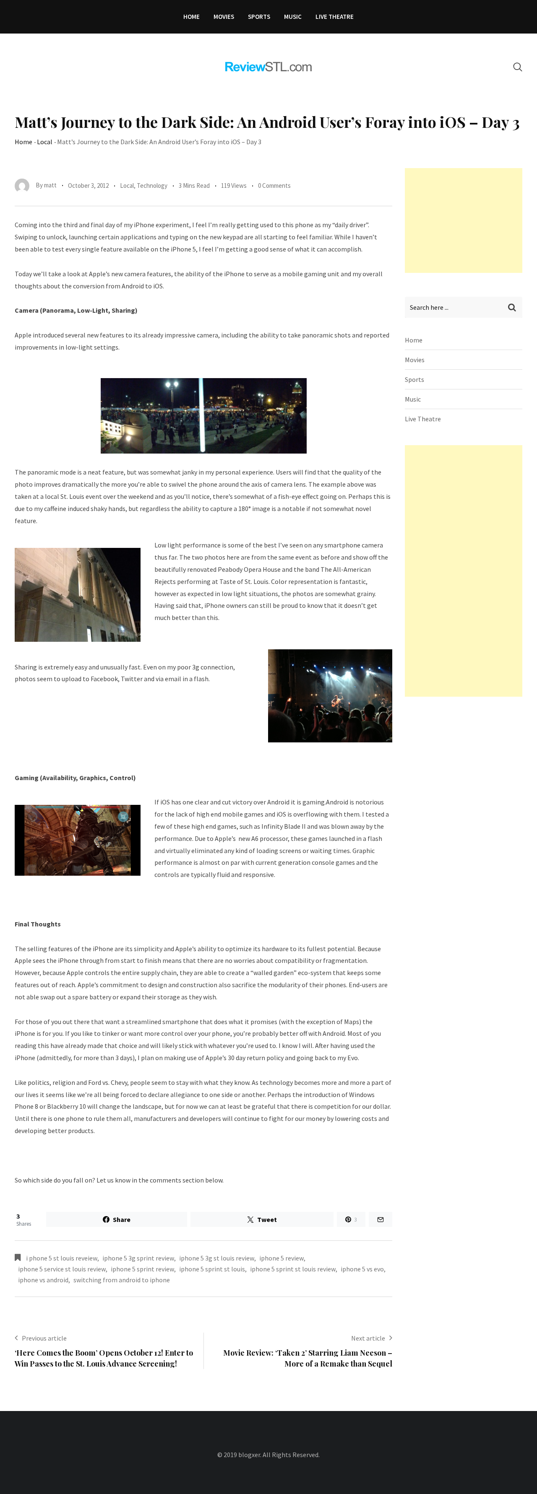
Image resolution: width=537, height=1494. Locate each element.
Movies (224, 17)
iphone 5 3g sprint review (138, 1258)
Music (293, 17)
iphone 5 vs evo (362, 1269)
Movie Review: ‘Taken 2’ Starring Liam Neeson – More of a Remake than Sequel (307, 1358)
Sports (259, 17)
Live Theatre (334, 17)
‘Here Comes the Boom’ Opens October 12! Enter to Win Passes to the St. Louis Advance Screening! (104, 1358)
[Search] (517, 66)
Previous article (44, 1338)
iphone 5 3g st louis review (216, 1258)
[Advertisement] (468, 220)
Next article (368, 1338)
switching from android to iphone (121, 1280)
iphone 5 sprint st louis (212, 1269)
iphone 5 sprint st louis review (293, 1269)
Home (191, 17)
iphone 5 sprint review (142, 1269)
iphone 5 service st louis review (62, 1269)
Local (44, 141)
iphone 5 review (281, 1258)
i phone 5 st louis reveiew (61, 1258)
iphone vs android (43, 1280)
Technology (152, 185)
